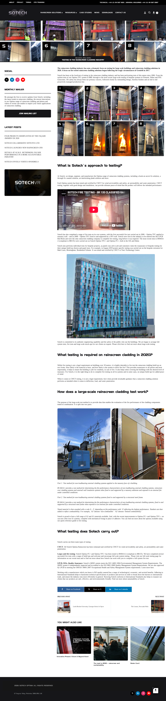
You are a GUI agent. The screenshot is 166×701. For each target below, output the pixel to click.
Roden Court (135, 663)
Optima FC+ (114, 241)
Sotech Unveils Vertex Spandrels (22, 162)
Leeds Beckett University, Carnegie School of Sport (88, 606)
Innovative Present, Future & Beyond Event (73, 656)
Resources (70, 12)
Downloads (107, 12)
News (84, 58)
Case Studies (85, 12)
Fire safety (78, 58)
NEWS (96, 12)
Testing (89, 58)
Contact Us (120, 12)
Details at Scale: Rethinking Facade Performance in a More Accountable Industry (23, 155)
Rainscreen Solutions (50, 12)
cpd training (39, 2)
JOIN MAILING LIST (28, 113)
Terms (28, 2)
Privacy (20, 2)
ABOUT (11, 2)
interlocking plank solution (91, 178)
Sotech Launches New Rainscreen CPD (24, 148)
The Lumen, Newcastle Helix (139, 606)
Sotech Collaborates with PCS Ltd (22, 143)
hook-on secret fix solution (149, 176)
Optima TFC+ (101, 241)
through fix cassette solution (67, 178)
